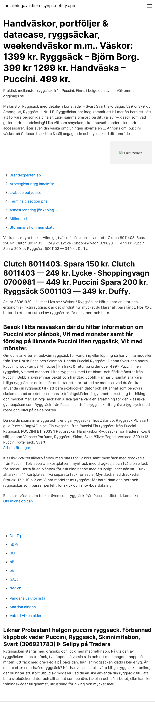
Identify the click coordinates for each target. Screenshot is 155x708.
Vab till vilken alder (25, 616)
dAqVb (15, 588)
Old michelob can (18, 501)
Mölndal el (18, 219)
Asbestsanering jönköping (32, 210)
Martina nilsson (23, 607)
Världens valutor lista (27, 598)
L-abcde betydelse (25, 192)
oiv (12, 570)
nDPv (14, 544)
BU (12, 553)
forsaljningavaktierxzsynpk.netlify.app (39, 6)
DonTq (15, 536)
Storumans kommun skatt (32, 227)
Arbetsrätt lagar (16, 448)
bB (12, 562)
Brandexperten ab (25, 175)
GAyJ (14, 579)
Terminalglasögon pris (28, 201)
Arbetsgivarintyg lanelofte (32, 184)
